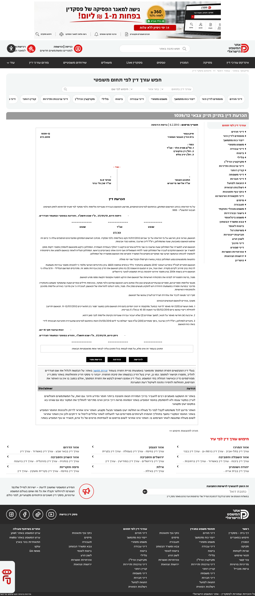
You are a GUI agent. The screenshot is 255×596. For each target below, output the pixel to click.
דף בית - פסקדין (238, 533)
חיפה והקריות (69, 467)
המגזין (184, 62)
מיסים (240, 200)
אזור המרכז (241, 447)
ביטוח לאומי (236, 226)
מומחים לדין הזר (212, 99)
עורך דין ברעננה (23, 461)
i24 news (34, 551)
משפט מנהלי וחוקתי (231, 209)
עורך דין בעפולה (132, 451)
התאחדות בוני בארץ (28, 542)
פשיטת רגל (237, 230)
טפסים (161, 62)
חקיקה (245, 546)
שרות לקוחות (241, 551)
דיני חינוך (237, 243)
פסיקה (207, 62)
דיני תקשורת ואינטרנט (229, 196)
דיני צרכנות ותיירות (55, 99)
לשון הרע (238, 239)
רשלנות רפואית (234, 187)
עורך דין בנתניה (69, 461)
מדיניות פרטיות (239, 564)
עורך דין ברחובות (195, 461)
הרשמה (58, 47)
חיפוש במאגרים (239, 537)
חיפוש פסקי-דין (201, 71)
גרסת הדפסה (159, 125)
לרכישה (138, 359)
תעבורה (239, 205)
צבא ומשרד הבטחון (232, 222)
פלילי (105, 99)
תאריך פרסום (189, 125)
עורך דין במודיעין (128, 461)
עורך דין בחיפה (155, 451)
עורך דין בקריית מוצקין (44, 471)
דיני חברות (237, 179)
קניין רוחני (29, 99)
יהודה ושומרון (239, 467)
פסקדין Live (134, 62)
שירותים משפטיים (75, 62)
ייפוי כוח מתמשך (184, 99)
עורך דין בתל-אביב (237, 451)
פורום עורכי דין (39, 62)
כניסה (68, 47)
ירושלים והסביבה (152, 457)
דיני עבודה (137, 99)
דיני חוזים (236, 99)
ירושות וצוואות (234, 256)
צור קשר (244, 560)
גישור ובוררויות (234, 213)
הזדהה (117, 359)
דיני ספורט (237, 248)
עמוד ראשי (223, 71)
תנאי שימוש (241, 555)
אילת (160, 467)
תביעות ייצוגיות (234, 235)
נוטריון (239, 260)
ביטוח (119, 99)
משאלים (106, 62)
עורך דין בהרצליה (46, 461)
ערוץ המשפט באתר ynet (25, 533)
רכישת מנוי (19, 47)
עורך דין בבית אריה (237, 471)
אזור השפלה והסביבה (234, 457)
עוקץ (37, 546)
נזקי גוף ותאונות (233, 192)
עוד (10, 62)
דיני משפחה (236, 175)
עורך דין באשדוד (218, 461)
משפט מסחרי (159, 99)
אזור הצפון (156, 447)
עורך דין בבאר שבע (67, 451)
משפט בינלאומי (234, 217)
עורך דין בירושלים (153, 461)
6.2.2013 (174, 125)
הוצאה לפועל (235, 183)
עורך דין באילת (154, 471)
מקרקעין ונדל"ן (85, 99)
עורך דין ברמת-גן (212, 451)
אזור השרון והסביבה (65, 457)
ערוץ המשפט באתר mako (24, 537)
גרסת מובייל (241, 569)
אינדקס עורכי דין (238, 62)
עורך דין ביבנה (240, 461)
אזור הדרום (71, 447)
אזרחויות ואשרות (233, 252)
